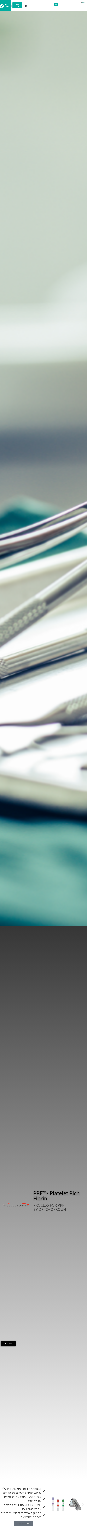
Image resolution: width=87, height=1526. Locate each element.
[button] (56, 4)
